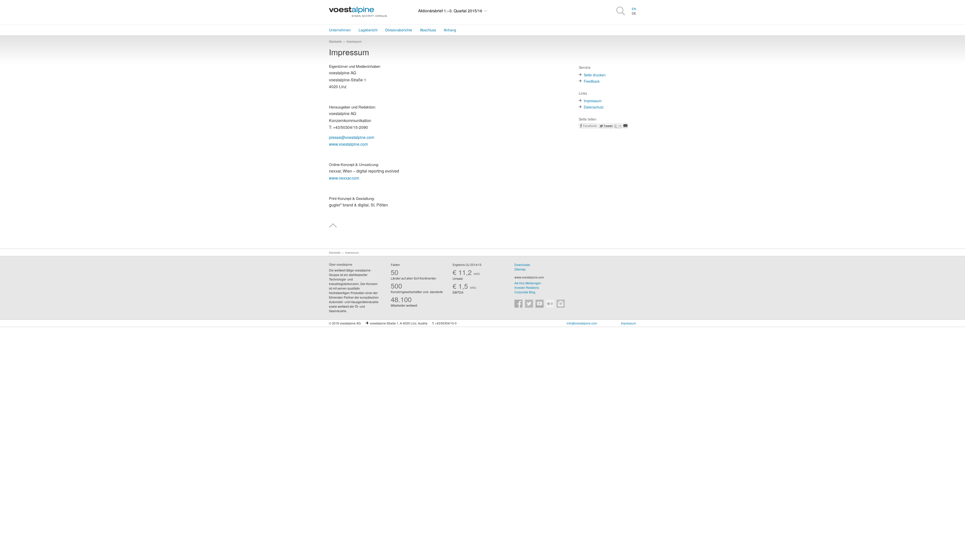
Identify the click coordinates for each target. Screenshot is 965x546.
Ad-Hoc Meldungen (527, 283)
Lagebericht (368, 30)
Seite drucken (595, 74)
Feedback (592, 81)
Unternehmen (340, 30)
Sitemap (520, 269)
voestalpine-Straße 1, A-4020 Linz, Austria (398, 323)
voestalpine (358, 12)
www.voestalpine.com (529, 277)
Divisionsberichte (398, 30)
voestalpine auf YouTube (540, 304)
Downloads (522, 264)
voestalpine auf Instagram (561, 304)
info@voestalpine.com (582, 323)
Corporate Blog (524, 292)
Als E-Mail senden (625, 125)
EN (634, 9)
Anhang (450, 30)
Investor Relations (526, 287)
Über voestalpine (340, 264)
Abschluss (428, 30)
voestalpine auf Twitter (529, 304)
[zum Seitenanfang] (333, 226)
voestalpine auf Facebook (518, 304)
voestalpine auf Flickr (550, 304)
